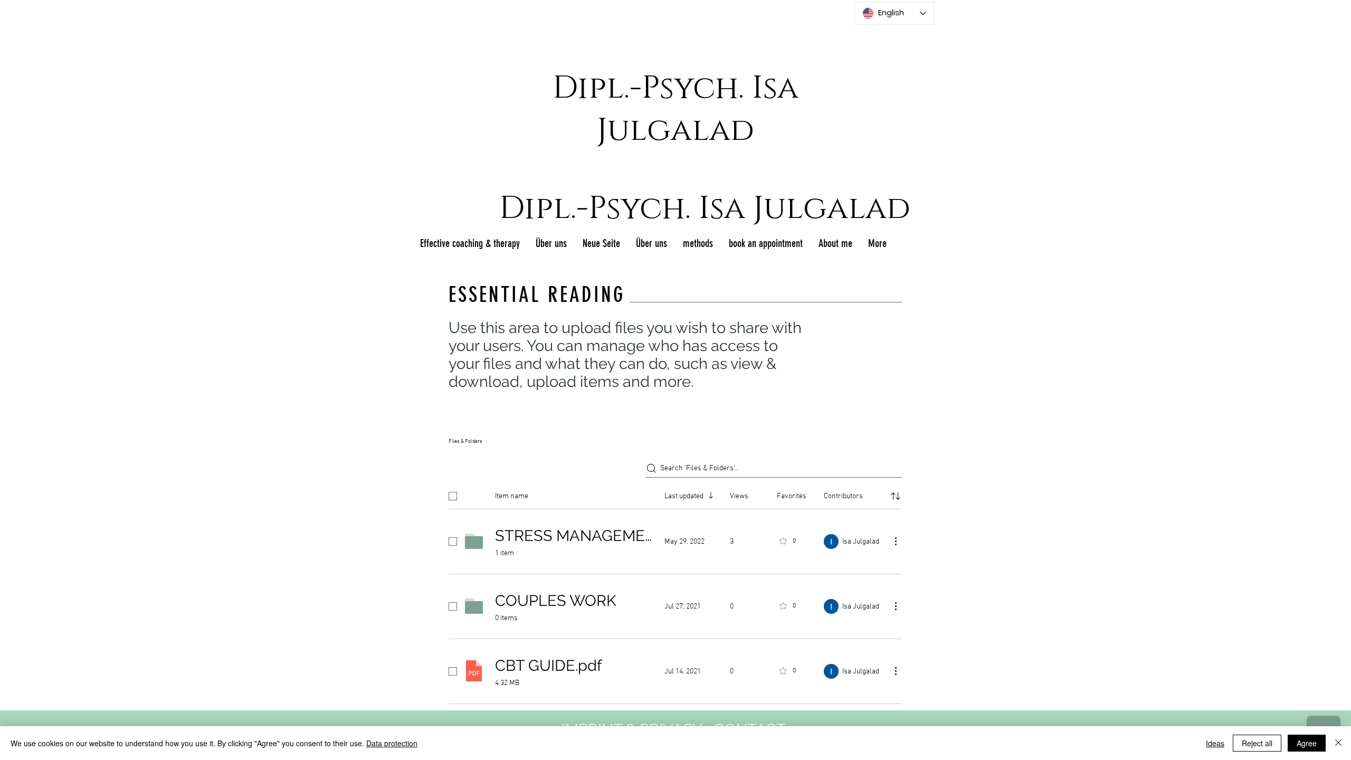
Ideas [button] (1215, 743)
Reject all (1257, 743)
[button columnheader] (895, 496)
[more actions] (895, 541)
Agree (1307, 743)
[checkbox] (453, 496)
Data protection (391, 743)
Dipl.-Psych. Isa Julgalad (675, 109)
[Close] (1338, 743)
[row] (675, 494)
